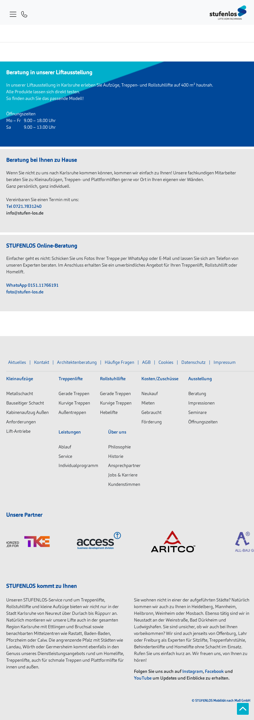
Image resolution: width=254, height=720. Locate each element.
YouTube (143, 678)
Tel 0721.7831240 (23, 206)
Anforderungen (21, 422)
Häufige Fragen (119, 362)
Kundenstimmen (124, 484)
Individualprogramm (78, 465)
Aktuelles (17, 362)
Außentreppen (72, 412)
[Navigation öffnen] (12, 13)
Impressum (225, 362)
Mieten (148, 403)
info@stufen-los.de (24, 213)
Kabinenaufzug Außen (27, 412)
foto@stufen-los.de (24, 292)
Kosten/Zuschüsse (159, 378)
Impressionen (201, 403)
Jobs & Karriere (122, 475)
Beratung (197, 393)
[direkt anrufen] (24, 13)
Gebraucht (151, 412)
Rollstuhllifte (113, 378)
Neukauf (149, 393)
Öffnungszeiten (203, 422)
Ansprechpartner (124, 465)
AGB (146, 362)
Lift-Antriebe (18, 431)
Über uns (117, 432)
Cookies (166, 362)
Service (65, 456)
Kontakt (41, 362)
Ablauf (65, 447)
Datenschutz (193, 362)
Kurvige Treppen (74, 403)
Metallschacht (19, 393)
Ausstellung (200, 378)
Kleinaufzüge (19, 378)
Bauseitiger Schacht (25, 403)
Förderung (151, 422)
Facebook (214, 671)
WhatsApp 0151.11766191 (32, 285)
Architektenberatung (77, 362)
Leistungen (70, 432)
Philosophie (119, 447)
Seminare (197, 412)
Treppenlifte (71, 378)
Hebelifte (109, 412)
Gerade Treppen (74, 393)
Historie (115, 456)
